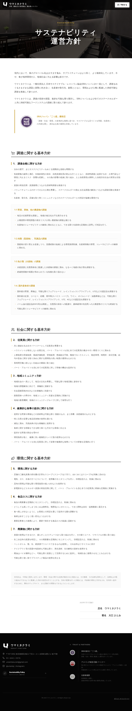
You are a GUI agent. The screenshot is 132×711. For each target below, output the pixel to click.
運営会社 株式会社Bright (122, 698)
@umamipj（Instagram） (16, 666)
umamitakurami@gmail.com (17, 662)
